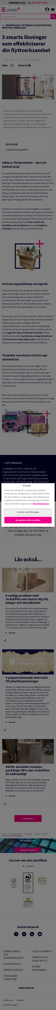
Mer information (41, 503)
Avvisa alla (27, 485)
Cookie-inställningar (28, 512)
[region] (28, 505)
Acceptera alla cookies (28, 520)
